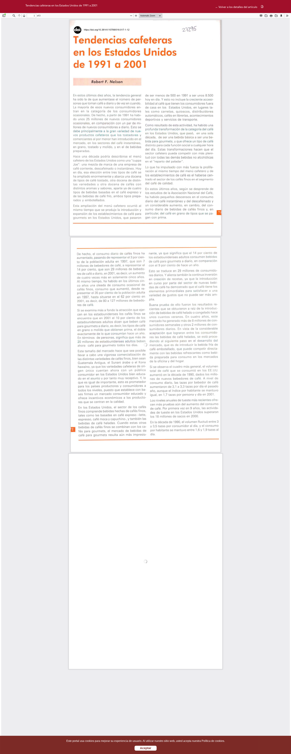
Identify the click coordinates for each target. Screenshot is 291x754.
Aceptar (145, 748)
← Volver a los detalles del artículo (236, 7)
